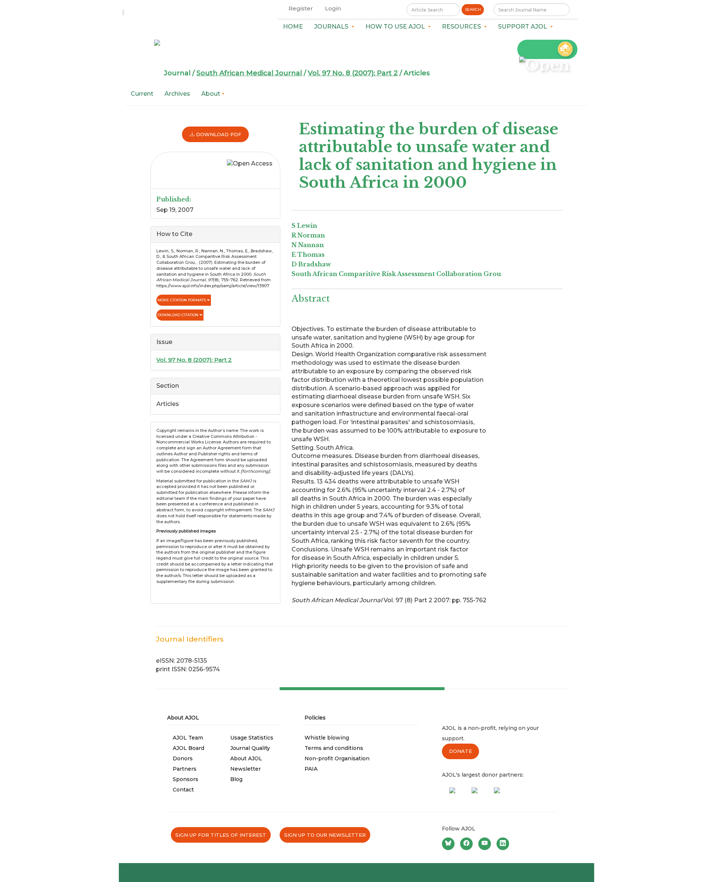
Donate (460, 751)
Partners (184, 768)
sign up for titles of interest (220, 835)
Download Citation (178, 314)
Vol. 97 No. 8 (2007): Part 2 (353, 73)
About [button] (211, 93)
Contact (183, 789)
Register (301, 8)
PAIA (311, 768)
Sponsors (185, 779)
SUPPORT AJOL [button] (524, 26)
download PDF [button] (218, 134)
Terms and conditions (334, 748)
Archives (177, 93)
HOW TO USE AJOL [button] (396, 26)
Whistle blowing (327, 737)
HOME (293, 26)
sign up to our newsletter (325, 835)
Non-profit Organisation (337, 758)
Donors (183, 758)
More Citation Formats (182, 300)
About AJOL (246, 758)
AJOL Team (188, 737)
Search (473, 9)
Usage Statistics (251, 737)
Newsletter (245, 768)
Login (333, 8)
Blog (236, 779)
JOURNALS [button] (332, 26)
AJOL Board (188, 748)
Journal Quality (250, 748)
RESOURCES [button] (463, 26)
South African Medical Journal (249, 73)
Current (142, 93)
